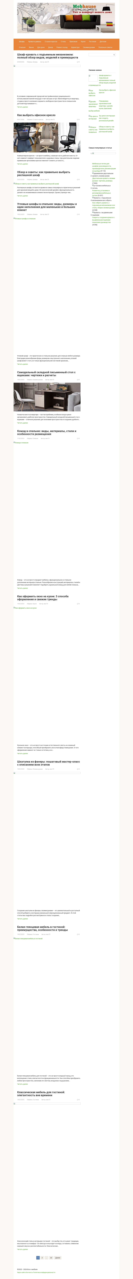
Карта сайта (21, 1272)
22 (51, 1258)
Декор (50, 47)
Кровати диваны (34, 41)
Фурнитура (75, 47)
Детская (103, 41)
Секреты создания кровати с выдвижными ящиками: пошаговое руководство (103, 219)
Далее (57, 1258)
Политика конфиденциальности (44, 1272)
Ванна (31, 47)
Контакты (29, 1272)
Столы (63, 41)
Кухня (83, 41)
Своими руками (89, 47)
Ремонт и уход (62, 47)
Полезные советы (105, 47)
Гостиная (92, 41)
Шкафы (22, 41)
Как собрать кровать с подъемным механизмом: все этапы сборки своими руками (103, 205)
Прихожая (73, 41)
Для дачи (41, 47)
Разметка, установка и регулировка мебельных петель (101, 193)
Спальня (22, 47)
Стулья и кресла (51, 41)
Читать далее (22, 107)
